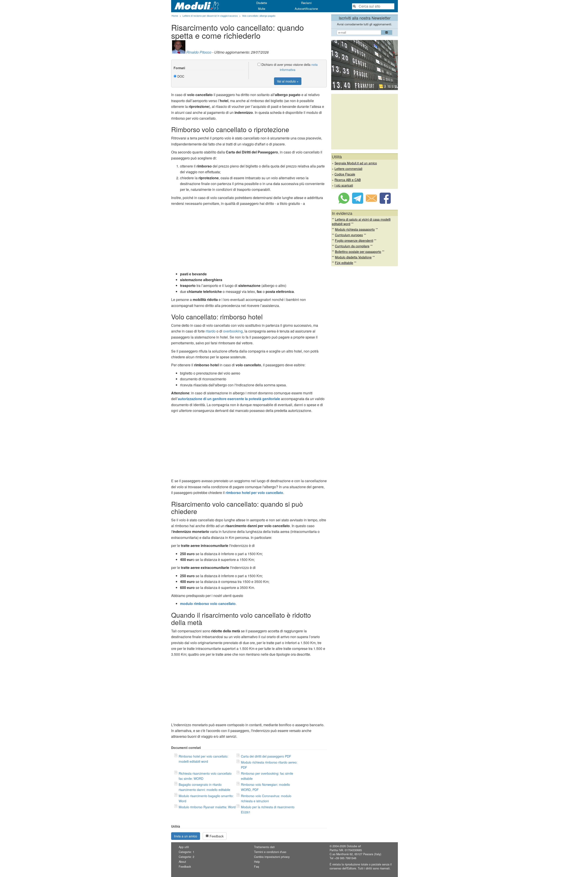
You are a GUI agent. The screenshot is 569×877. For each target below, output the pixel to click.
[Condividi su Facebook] (385, 202)
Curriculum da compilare (352, 246)
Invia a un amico (185, 836)
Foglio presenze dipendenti (354, 240)
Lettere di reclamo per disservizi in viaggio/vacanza (210, 15)
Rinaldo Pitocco (198, 52)
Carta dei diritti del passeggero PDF (266, 756)
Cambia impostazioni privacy (272, 857)
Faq (256, 867)
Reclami (306, 3)
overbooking (233, 331)
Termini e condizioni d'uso (270, 852)
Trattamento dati (264, 847)
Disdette (261, 3)
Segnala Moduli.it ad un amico (356, 163)
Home (175, 15)
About (182, 862)
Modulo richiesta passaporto (355, 229)
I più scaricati (344, 185)
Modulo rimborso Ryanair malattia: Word (207, 807)
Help (257, 862)
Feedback (216, 836)
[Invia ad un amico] (371, 202)
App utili (184, 847)
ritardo (211, 331)
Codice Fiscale (345, 174)
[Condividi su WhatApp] (343, 202)
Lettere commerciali (348, 168)
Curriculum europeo (349, 235)
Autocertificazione (306, 8)
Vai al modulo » (288, 81)
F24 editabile (344, 262)
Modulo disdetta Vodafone (353, 257)
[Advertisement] (249, 240)
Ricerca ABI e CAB (348, 179)
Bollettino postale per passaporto (358, 251)
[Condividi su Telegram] (357, 202)
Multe (261, 8)
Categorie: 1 (186, 852)
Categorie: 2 (186, 857)
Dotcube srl (354, 846)
